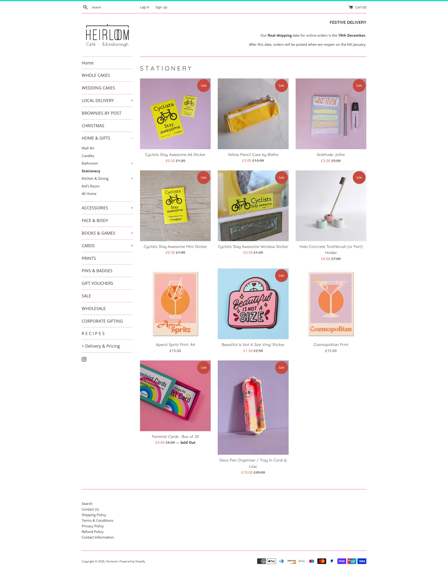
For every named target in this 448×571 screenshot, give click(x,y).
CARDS (107, 245)
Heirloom (112, 561)
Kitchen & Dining (107, 178)
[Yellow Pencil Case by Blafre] (253, 113)
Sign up (161, 7)
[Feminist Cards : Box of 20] (175, 395)
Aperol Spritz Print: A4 (175, 344)
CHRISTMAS (93, 125)
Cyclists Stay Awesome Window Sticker (253, 246)
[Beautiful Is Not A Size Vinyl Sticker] (253, 303)
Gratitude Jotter (331, 154)
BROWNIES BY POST (101, 113)
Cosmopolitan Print (331, 344)
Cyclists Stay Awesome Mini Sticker (175, 246)
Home (88, 63)
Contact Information (98, 537)
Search (87, 503)
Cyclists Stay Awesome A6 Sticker (175, 154)
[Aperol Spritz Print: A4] (175, 303)
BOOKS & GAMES (107, 233)
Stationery (91, 171)
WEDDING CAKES (98, 88)
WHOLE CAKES (96, 75)
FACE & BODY (95, 220)
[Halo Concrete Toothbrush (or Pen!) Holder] (331, 205)
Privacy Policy (93, 526)
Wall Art (88, 148)
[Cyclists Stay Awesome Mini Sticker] (175, 205)
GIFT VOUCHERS (97, 283)
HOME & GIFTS (107, 138)
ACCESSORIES (107, 208)
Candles (88, 155)
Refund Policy (93, 531)
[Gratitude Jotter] (331, 113)
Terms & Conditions (97, 520)
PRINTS (89, 258)
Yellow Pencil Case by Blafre (253, 154)
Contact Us (90, 509)
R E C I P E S (93, 333)
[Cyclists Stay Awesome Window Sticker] (253, 205)
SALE (86, 296)
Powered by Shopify (132, 561)
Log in (144, 7)
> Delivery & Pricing (101, 346)
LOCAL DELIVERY (107, 100)
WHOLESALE (94, 308)
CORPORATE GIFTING (102, 321)
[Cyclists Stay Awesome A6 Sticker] (175, 113)
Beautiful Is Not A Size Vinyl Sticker (253, 344)
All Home (89, 193)
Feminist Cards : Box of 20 (175, 436)
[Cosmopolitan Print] (331, 303)
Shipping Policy (94, 514)
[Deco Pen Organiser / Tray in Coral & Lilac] (253, 407)
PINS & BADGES (97, 270)
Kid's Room (91, 186)
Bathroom (107, 163)
